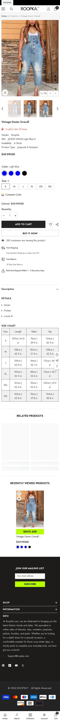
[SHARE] (56, 224)
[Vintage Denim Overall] (30, 509)
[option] (30, 58)
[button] (50, 93)
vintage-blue (21, 547)
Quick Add (30, 531)
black (29, 547)
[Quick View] (19, 498)
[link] (15, 463)
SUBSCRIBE (30, 584)
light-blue (17, 547)
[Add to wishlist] (50, 224)
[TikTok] (10, 665)
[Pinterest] (3, 665)
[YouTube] (16, 665)
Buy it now (30, 233)
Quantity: (6, 209)
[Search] (11, 9)
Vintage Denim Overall (28, 536)
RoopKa (15, 135)
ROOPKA (7, 2)
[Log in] (48, 9)
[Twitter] (23, 665)
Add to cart (23, 224)
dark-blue (25, 547)
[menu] (3, 9)
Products (13, 16)
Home (4, 16)
